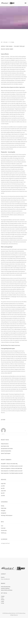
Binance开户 (3, 463)
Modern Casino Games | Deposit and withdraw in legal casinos (13, 87)
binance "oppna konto (4, 473)
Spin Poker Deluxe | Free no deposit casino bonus (10, 345)
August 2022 (3, 483)
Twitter (2, 598)
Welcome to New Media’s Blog (12, 463)
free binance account (4, 466)
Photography (3, 510)
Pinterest (2, 599)
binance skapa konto (4, 470)
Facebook (2, 596)
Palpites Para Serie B (4, 443)
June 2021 (3, 486)
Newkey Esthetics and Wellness (6, 590)
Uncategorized (3, 513)
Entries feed (3, 528)
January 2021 (3, 490)
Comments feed (4, 530)
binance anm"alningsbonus (5, 468)
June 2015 (3, 495)
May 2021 (3, 488)
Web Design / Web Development (6, 515)
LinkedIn (2, 601)
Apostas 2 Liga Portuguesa (5, 453)
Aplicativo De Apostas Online (6, 451)
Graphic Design (3, 508)
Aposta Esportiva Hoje (5, 446)
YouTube (2, 603)
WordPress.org (3, 532)
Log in (2, 525)
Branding (2, 505)
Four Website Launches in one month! (15, 466)
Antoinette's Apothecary (5, 588)
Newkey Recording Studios (5, 586)
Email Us (2, 577)
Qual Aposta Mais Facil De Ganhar (7, 448)
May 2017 (3, 493)
